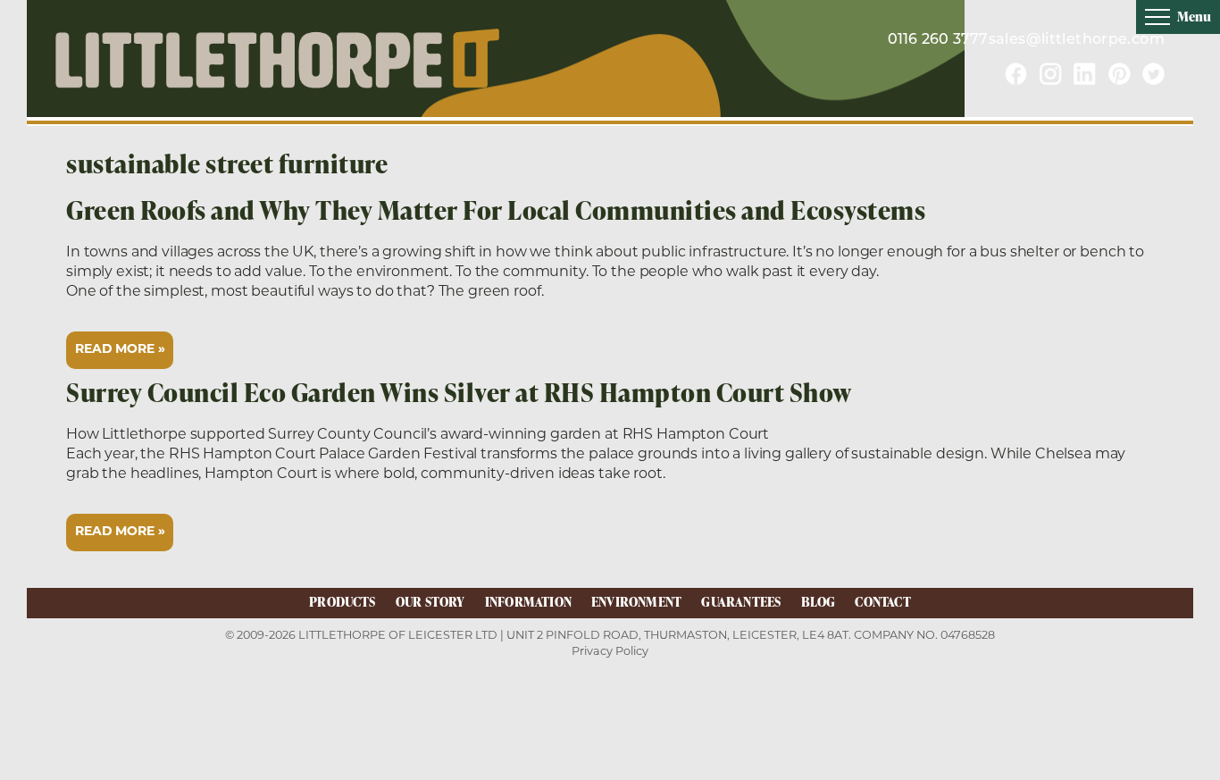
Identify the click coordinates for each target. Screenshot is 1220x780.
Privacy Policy (610, 651)
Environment (636, 601)
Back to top (1176, 765)
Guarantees (741, 601)
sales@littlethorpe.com (1077, 40)
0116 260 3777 (938, 40)
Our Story (430, 601)
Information (528, 601)
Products (342, 601)
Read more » (119, 349)
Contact (882, 601)
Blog (818, 601)
